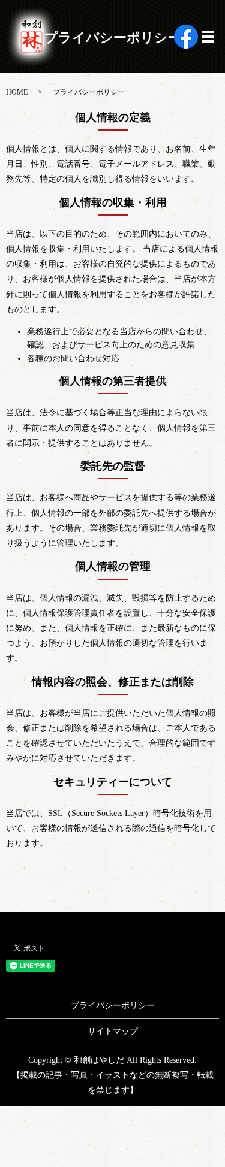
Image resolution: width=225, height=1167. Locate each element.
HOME (17, 92)
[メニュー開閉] (208, 37)
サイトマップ (113, 1031)
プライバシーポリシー (113, 1005)
